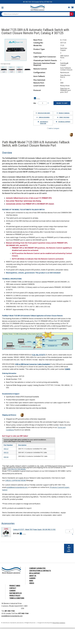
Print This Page (64, 117)
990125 (6, 452)
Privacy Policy (14, 596)
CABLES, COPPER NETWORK (15, 480)
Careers (32, 578)
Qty (34, 103)
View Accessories (44, 117)
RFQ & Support (34, 573)
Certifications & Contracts (40, 571)
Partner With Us (15, 593)
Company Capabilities (37, 568)
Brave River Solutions (59, 623)
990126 (6, 457)
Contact (12, 588)
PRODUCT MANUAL (64, 113)
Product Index (14, 586)
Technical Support (64, 121)
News (31, 581)
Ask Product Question (44, 122)
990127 (6, 449)
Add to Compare (53, 128)
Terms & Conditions (16, 598)
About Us (32, 576)
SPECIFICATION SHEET (44, 113)
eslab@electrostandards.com (16, 487)
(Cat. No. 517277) (38, 355)
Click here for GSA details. (16, 469)
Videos (31, 583)
